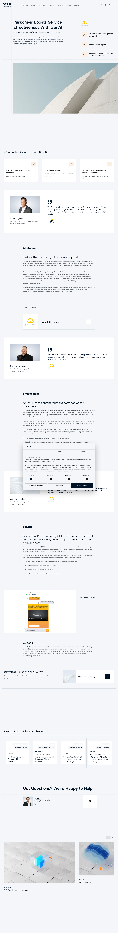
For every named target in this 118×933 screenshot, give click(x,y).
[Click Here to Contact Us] (110, 5)
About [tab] (83, 451)
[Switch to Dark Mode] (114, 5)
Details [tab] (59, 451)
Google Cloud (52, 287)
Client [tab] (25, 307)
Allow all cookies (82, 485)
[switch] (50, 479)
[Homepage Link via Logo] (7, 5)
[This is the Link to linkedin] (35, 804)
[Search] (101, 5)
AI (55, 289)
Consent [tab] (35, 452)
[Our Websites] (105, 5)
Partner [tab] (34, 307)
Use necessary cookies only (36, 485)
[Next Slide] (112, 837)
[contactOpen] (90, 801)
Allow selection (59, 485)
